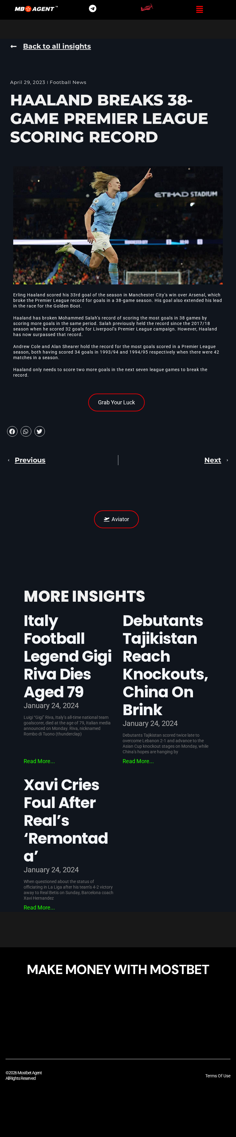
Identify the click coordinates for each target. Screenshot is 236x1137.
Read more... (39, 761)
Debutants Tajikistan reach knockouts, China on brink (165, 665)
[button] (199, 10)
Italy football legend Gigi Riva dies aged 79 (68, 656)
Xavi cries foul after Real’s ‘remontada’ (66, 820)
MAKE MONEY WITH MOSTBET (118, 969)
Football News (68, 82)
